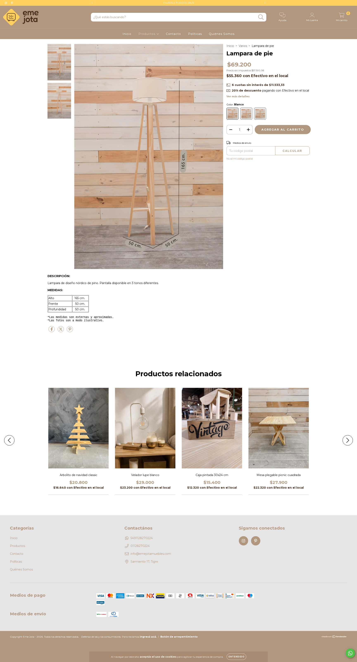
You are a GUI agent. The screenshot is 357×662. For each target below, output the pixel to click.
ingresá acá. (148, 636)
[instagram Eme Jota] (6, 3)
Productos (147, 34)
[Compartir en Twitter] (61, 331)
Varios (243, 46)
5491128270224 (142, 538)
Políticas (195, 34)
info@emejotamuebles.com (151, 554)
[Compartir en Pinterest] (70, 331)
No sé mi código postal (239, 158)
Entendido (236, 656)
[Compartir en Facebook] (52, 331)
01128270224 (140, 546)
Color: (235, 104)
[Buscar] (261, 17)
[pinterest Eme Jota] (12, 3)
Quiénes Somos (221, 34)
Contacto (173, 34)
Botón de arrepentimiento (179, 636)
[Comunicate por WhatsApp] (350, 653)
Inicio (127, 34)
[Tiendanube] (334, 636)
